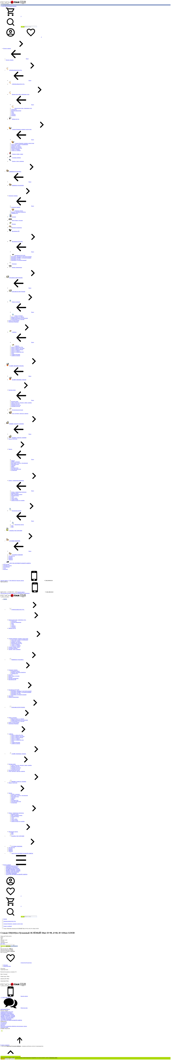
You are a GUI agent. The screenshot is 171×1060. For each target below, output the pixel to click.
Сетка (12, 817)
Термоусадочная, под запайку (18, 821)
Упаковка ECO (14, 673)
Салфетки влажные (15, 743)
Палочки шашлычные (16, 622)
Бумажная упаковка (13, 670)
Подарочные (14, 802)
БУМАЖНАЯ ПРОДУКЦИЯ (18, 707)
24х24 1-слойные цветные (17, 737)
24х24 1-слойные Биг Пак (17, 735)
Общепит (11, 851)
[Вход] (11, 37)
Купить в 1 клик (14, 946)
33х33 (12, 741)
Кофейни (11, 849)
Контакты (27, 593)
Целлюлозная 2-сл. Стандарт (17, 721)
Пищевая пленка (15, 816)
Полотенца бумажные (14, 723)
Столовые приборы (13, 648)
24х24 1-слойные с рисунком (17, 736)
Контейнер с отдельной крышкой (18, 694)
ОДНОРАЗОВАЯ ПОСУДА (18, 609)
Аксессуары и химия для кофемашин (19, 639)
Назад (27, 58)
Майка (12, 799)
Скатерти (13, 625)
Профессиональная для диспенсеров (19, 720)
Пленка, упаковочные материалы (16, 813)
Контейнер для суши (16, 693)
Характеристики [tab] (7, 966)
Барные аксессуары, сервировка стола (17, 619)
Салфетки (11, 733)
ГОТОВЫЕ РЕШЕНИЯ (16, 846)
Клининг (11, 848)
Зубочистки (14, 621)
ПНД (12, 834)
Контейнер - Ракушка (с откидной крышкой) (21, 691)
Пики (12, 623)
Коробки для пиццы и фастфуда (18, 672)
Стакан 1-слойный (15, 644)
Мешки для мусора (13, 782)
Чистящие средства (15, 768)
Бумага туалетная (13, 717)
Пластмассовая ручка (16, 801)
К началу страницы (5, 1045)
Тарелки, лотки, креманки (15, 649)
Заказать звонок (12, 6)
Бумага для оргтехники (14, 722)
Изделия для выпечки (13, 678)
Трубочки (13, 627)
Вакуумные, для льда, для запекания (19, 795)
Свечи (12, 624)
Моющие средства (15, 766)
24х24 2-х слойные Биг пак (17, 739)
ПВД (12, 832)
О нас (23, 593)
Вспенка (10, 677)
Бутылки (11, 674)
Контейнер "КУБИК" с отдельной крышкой (21, 692)
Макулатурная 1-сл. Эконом (17, 718)
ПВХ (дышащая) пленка (16, 815)
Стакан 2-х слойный (16, 645)
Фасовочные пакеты (13, 831)
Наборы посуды (12, 628)
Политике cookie (53, 1057)
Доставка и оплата (11, 593)
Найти (22, 26)
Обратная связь (24, 1007)
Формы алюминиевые (14, 697)
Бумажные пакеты (15, 671)
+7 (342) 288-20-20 (5, 6)
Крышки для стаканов (16, 642)
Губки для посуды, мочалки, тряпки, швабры (21, 765)
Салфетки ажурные (15, 742)
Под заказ (3, 943)
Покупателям (4, 593)
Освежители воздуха (16, 767)
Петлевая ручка (14, 800)
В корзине (7, 946)
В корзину (3, 946)
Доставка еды (12, 847)
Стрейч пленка (14, 820)
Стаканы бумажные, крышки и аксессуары (18, 638)
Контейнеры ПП (12, 679)
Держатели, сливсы (15, 641)
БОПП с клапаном (15, 794)
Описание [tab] (5, 965)
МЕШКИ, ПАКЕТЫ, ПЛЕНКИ (19, 781)
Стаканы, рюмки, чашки (14, 647)
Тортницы (11, 695)
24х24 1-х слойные (15, 738)
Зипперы (13, 797)
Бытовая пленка (15, 814)
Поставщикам (19, 593)
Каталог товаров (7, 864)
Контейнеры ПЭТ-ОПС (14, 689)
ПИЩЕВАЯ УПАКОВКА (18, 659)
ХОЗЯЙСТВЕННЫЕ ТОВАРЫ (19, 753)
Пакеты (10, 793)
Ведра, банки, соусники (14, 676)
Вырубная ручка (15, 796)
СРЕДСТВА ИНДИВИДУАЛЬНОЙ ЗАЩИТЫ (22, 853)
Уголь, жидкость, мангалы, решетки (17, 771)
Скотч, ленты (14, 819)
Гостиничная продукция (14, 770)
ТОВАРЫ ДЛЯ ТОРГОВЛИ (17, 836)
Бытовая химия (12, 764)
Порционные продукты (16, 643)
